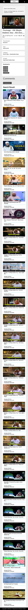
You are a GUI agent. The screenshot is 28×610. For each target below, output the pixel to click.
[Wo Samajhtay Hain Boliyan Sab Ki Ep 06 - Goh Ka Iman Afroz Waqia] (14, 594)
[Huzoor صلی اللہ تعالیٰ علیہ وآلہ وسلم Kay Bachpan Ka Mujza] (14, 162)
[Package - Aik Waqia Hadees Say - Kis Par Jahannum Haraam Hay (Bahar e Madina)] (14, 249)
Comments (7, 83)
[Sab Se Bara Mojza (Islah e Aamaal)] (14, 146)
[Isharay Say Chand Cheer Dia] (14, 129)
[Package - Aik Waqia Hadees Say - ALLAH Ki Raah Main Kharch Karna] (14, 284)
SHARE (5, 72)
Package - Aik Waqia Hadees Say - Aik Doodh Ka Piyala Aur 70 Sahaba (14, 12)
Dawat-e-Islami (7, 8)
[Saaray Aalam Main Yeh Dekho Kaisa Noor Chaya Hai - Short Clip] (14, 493)
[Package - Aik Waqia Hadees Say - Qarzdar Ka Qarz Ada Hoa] (14, 354)
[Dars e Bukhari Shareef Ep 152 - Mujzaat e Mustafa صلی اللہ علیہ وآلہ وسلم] (14, 112)
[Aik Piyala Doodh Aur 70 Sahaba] (14, 578)
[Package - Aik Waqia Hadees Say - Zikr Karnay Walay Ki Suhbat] (14, 337)
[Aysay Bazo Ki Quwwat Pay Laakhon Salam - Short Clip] (14, 476)
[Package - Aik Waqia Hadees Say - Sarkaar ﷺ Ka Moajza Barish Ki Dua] (14, 407)
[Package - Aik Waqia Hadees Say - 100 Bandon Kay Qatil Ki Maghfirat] (14, 372)
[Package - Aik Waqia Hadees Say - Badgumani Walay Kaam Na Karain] (14, 458)
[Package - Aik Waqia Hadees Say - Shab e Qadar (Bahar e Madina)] (14, 266)
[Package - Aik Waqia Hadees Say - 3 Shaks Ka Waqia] (14, 389)
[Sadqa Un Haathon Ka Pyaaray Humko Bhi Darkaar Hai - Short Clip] (14, 527)
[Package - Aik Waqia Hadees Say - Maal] (14, 424)
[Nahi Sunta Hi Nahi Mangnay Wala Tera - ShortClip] (14, 196)
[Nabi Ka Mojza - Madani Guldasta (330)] (14, 561)
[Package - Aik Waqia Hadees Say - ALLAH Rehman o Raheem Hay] (14, 441)
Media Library (12, 8)
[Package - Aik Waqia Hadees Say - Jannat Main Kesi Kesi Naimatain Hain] (14, 231)
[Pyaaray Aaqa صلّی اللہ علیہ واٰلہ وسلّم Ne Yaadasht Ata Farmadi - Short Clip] (14, 180)
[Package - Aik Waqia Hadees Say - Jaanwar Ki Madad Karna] (14, 319)
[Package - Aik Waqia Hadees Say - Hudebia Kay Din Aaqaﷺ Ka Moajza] (14, 302)
